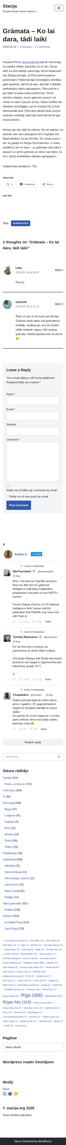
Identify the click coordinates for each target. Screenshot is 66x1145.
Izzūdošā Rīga (13, 922)
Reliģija (9, 897)
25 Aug (16, 576)
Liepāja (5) (53, 980)
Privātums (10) (33, 989)
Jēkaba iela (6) (52, 967)
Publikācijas (10, 853)
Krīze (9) (30, 976)
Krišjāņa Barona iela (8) (13, 976)
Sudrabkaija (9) (34, 1012)
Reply (59, 270)
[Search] (59, 756)
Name (11, 394)
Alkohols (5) (36, 945)
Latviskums (12, 884)
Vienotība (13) (45, 1021)
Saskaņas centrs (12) (33, 1008)
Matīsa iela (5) (9, 985)
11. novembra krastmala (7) (15, 941)
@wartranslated (45, 571)
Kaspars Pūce (20, 223)
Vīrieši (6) (8, 1026)
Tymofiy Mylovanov (25, 636)
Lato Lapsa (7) (9, 980)
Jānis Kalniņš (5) (10, 967)
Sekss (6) (7, 1012)
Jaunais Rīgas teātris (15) (31, 967)
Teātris (8, 846)
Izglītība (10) (51, 963)
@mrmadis (36, 695)
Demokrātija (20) (29, 954)
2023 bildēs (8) (52, 941)
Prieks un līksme (15, 784)
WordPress (45, 1141)
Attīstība (9, 865)
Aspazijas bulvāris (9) (53, 945)
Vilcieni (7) (58, 1021)
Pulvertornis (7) (49, 989)
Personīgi (8, 802)
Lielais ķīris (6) (24, 980)
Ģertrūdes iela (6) (48, 958)
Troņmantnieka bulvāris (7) (15, 1017)
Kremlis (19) (39, 972)
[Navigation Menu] (59, 8)
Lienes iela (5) (40, 980)
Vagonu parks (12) (51, 1017)
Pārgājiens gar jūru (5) (14, 989)
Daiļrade (9, 821)
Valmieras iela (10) (28, 1021)
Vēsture (7, 916)
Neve (17, 1141)
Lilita (19, 267)
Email (10, 409)
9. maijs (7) (23, 945)
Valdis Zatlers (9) (10, 1021)
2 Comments (42, 46)
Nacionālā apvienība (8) (28, 985)
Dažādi (7, 777)
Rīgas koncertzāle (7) (43, 1003)
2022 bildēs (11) (37, 941)
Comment (13, 439)
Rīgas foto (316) (17, 1002)
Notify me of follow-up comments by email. (31, 490)
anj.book (21, 301)
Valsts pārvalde (12, 903)
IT (4, 796)
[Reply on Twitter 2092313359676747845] (15, 622)
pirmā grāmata (30, 62)
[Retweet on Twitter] (21, 566)
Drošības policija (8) (12, 958)
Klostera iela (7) (24, 972)
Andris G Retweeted (34, 566)
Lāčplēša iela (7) (43, 976)
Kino (7, 828)
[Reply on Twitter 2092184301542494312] (15, 729)
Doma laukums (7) (48, 954)
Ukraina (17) (34, 1017)
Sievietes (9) (19, 1012)
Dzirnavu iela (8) (30, 958)
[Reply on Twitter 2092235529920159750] (15, 679)
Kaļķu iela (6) (8, 972)
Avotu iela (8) (27, 949)
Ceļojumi (10, 815)
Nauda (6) (45, 985)
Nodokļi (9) (57, 985)
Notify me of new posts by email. (29, 496)
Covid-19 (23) (11, 954)
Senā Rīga (11, 928)
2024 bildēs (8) (9, 945)
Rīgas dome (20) (53, 996)
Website (11, 424)
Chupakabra (20, 694)
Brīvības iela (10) (54, 949)
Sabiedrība (9, 859)
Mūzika (9, 834)
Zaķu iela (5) (21, 1026)
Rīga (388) (32, 995)
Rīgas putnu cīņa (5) (12, 1008)
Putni (8, 840)
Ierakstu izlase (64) (33, 962)
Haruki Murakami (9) (12, 963)
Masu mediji (12, 890)
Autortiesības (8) (11, 949)
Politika (9, 909)
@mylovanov (50, 637)
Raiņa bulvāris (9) (11, 996)
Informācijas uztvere (17, 878)
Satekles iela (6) (52, 1008)
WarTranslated (22, 571)
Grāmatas (26, 46)
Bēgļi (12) (40, 949)
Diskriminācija (13, 872)
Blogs (8, 809)
